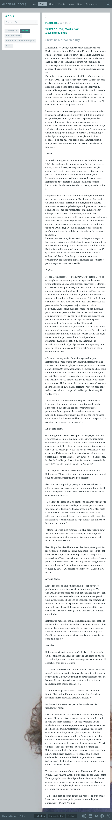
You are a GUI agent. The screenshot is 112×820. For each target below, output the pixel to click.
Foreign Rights (56, 816)
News (71, 4)
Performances (13, 35)
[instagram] (84, 816)
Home (33, 4)
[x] (108, 816)
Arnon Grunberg (14, 4)
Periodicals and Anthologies (20, 40)
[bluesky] (96, 816)
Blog (79, 4)
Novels (25, 30)
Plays (9, 45)
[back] (76, 16)
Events (61, 4)
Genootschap (91, 4)
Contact (71, 816)
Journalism (11, 30)
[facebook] (102, 816)
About (52, 4)
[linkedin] (90, 816)
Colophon (40, 816)
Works (43, 4)
